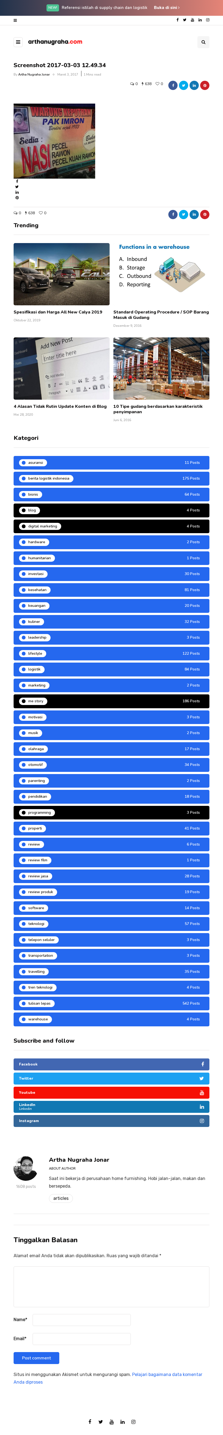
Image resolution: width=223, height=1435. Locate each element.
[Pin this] (204, 85)
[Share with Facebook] (173, 85)
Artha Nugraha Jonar (34, 74)
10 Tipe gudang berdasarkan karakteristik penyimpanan (158, 409)
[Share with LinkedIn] (194, 85)
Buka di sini (166, 7)
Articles (61, 1198)
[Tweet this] (183, 85)
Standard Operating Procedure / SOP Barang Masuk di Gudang (161, 315)
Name (20, 1319)
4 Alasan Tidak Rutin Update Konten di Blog (60, 406)
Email (20, 1338)
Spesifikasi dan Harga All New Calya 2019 (58, 312)
